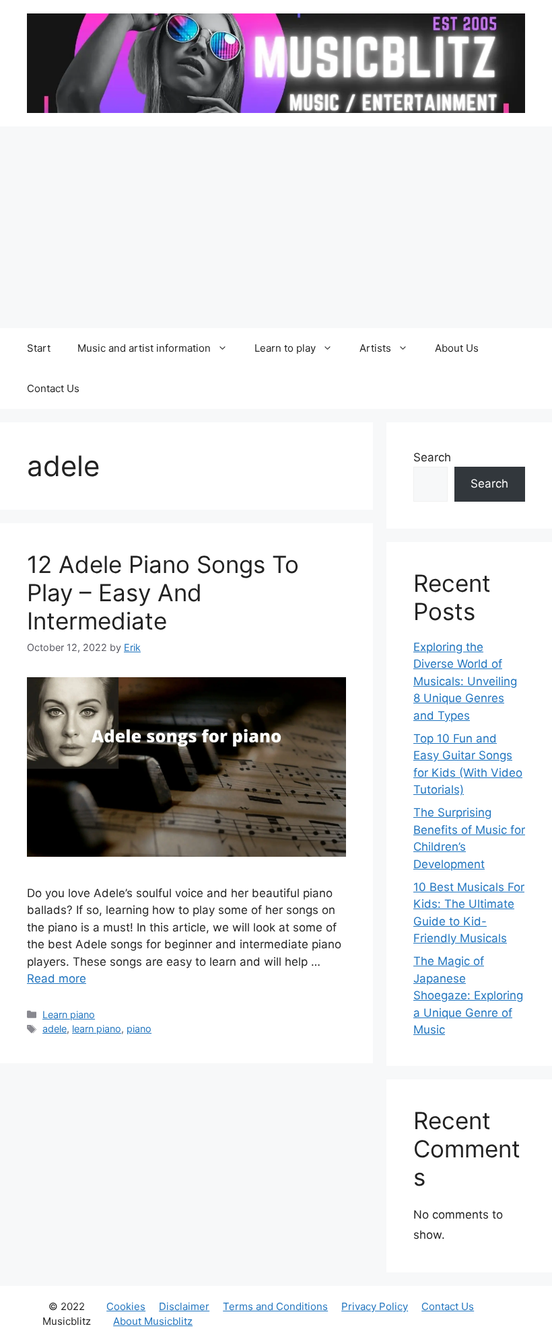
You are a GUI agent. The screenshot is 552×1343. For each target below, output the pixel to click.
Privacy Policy (374, 1306)
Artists (375, 348)
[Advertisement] (276, 227)
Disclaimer (184, 1306)
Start (38, 348)
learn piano (96, 1028)
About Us (457, 348)
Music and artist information (144, 348)
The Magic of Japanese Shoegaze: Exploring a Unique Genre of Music (468, 995)
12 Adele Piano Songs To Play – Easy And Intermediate (163, 592)
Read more (56, 978)
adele (54, 1028)
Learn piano (68, 1014)
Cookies (125, 1306)
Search (432, 457)
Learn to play (285, 348)
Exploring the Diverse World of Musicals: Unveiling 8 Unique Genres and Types (465, 681)
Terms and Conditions (275, 1306)
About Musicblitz (153, 1321)
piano (139, 1028)
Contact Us (53, 388)
